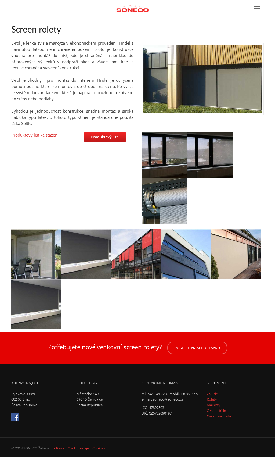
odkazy (58, 448)
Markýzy (213, 404)
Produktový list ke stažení (35, 135)
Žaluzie (212, 393)
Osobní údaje (78, 448)
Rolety (212, 399)
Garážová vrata (219, 416)
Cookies (98, 448)
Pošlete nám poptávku (197, 347)
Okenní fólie (216, 410)
